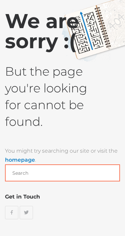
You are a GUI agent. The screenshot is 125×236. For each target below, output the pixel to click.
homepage (20, 160)
